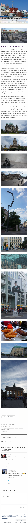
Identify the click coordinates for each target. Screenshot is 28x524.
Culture (12, 428)
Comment (22, 507)
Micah (7, 454)
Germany (21, 428)
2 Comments (4, 431)
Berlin (8, 428)
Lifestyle (3, 429)
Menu (15, 20)
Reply (7, 466)
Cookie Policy (5, 518)
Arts (5, 428)
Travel (8, 426)
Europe (16, 428)
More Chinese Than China (9, 437)
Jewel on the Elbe (6, 441)
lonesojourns (14, 11)
